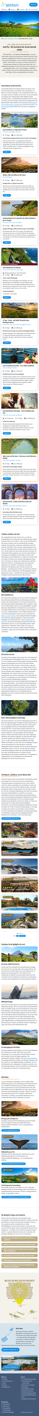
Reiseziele (11, 38)
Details (6, 152)
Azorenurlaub (5, 106)
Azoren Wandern (32, 1058)
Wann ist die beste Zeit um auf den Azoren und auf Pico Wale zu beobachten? (19, 1250)
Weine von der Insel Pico (8, 616)
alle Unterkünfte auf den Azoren (11, 818)
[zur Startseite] (10, 4)
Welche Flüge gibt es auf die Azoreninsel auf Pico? (17, 1260)
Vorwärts (22, 936)
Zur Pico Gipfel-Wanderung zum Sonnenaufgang (15, 1197)
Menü (32, 4)
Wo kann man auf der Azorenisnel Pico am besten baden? (19, 1244)
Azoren (16, 38)
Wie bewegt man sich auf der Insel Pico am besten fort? (19, 1255)
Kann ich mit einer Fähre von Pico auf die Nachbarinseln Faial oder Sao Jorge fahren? (19, 1266)
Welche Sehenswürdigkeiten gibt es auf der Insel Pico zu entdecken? (19, 1239)
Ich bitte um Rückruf (10, 1367)
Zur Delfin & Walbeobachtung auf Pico (12, 1164)
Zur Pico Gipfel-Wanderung (10, 1130)
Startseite (5, 38)
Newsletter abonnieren (9, 1349)
